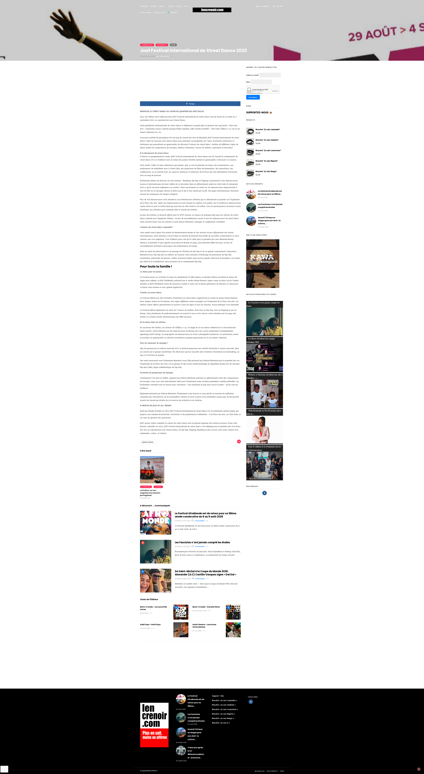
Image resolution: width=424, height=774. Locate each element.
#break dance (147, 442)
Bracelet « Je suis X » (221, 722)
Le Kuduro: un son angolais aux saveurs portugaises (150, 493)
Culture (161, 6)
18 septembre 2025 (200, 611)
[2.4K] (155, 591)
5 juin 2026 (144, 613)
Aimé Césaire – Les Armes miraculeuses (204, 625)
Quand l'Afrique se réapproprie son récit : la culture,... (269, 220)
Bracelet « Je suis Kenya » (223, 718)
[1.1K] (155, 534)
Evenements (162, 45)
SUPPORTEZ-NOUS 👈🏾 (259, 112)
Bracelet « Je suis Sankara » (224, 704)
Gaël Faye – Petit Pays (150, 624)
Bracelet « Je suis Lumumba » (224, 700)
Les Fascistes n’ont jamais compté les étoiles (202, 542)
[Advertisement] (190, 82)
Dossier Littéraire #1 (272, 771)
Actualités (144, 6)
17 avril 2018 (197, 631)
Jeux (186, 6)
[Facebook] (264, 493)
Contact (282, 771)
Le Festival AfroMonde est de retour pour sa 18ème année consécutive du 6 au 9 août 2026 (205, 515)
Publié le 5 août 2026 (183, 521)
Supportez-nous (159, 12)
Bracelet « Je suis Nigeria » (223, 714)
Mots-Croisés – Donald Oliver (206, 607)
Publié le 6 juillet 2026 (183, 579)
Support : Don (218, 696)
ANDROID (173, 12)
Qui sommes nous (260, 771)
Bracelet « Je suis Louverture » (225, 709)
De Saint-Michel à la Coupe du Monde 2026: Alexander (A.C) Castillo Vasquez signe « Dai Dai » (205, 573)
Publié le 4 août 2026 (183, 546)
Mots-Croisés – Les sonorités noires (153, 608)
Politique (153, 6)
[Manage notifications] (419, 769)
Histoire (171, 6)
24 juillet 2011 (145, 498)
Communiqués (145, 12)
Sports (179, 6)
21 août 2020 (145, 628)
